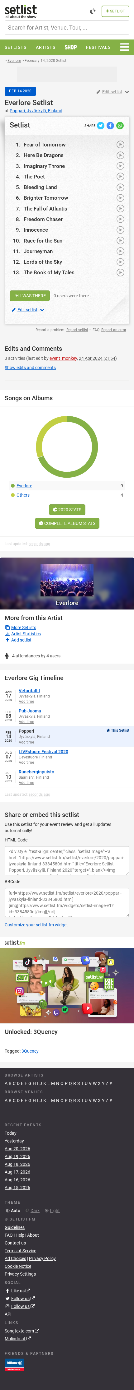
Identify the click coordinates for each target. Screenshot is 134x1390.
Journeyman (38, 251)
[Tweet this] (101, 125)
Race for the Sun (43, 241)
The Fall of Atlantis (45, 209)
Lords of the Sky (43, 262)
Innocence (36, 230)
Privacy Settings (20, 1274)
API (8, 1314)
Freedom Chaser (43, 219)
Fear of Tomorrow (45, 144)
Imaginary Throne (44, 166)
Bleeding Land (40, 187)
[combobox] (67, 27)
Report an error (113, 330)
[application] (67, 985)
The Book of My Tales (49, 272)
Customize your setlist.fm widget (36, 924)
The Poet (34, 177)
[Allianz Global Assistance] (14, 1364)
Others (23, 495)
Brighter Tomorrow (46, 198)
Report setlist (77, 330)
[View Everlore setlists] (67, 577)
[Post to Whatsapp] (120, 125)
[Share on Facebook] (111, 125)
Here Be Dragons (44, 155)
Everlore (18, 103)
